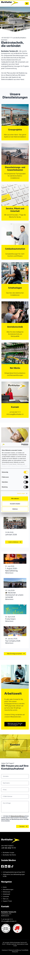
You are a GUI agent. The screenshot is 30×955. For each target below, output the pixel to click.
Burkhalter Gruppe (8, 852)
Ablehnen (15, 509)
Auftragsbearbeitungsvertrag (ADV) (14, 872)
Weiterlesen (9, 573)
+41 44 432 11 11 (8, 848)
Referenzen (6, 892)
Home (5, 887)
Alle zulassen (15, 498)
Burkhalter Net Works (9, 855)
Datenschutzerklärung (17, 816)
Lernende (6, 896)
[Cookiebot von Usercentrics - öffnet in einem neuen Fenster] (21, 445)
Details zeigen (21, 493)
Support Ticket (7, 901)
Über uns (5, 899)
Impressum (5, 950)
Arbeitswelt (6, 894)
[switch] (26, 477)
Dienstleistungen (8, 889)
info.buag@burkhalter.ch (8, 921)
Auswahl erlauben (15, 503)
